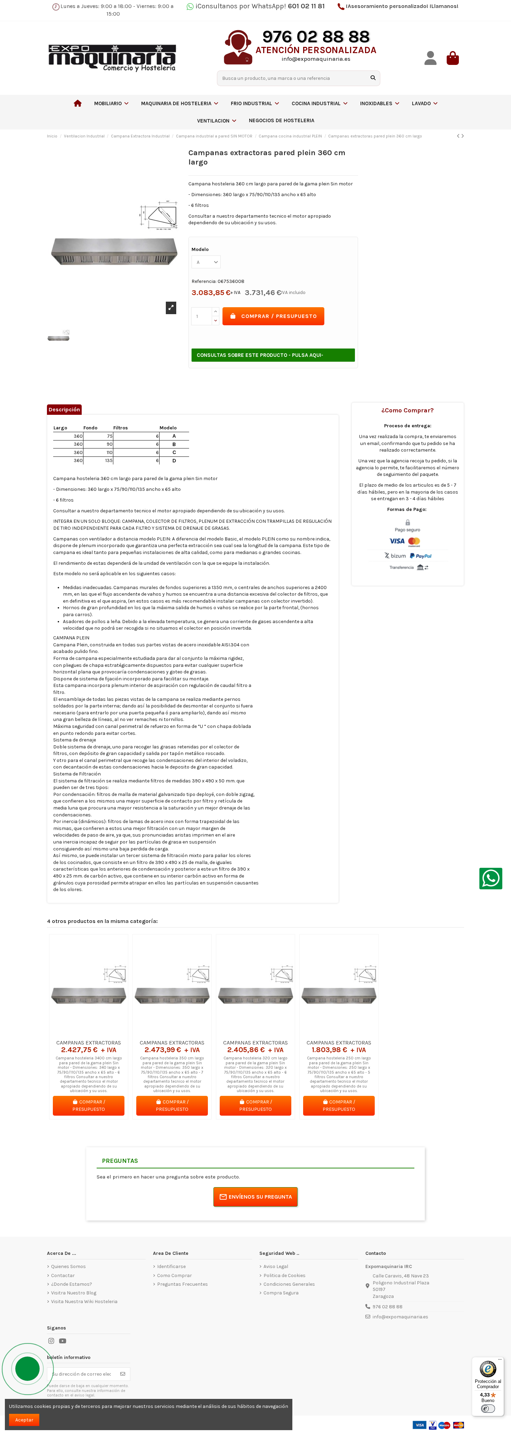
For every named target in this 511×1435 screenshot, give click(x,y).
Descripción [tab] (64, 409)
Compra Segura (281, 1293)
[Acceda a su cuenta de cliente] (430, 58)
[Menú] (500, 1361)
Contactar (63, 1275)
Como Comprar (174, 1275)
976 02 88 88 (388, 1307)
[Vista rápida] (98, 1033)
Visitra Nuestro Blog (73, 1293)
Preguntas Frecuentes (182, 1284)
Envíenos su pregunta (260, 1196)
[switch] (488, 1408)
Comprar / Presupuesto (279, 316)
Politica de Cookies (284, 1275)
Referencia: (204, 281)
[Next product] (462, 136)
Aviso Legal (275, 1266)
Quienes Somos (68, 1266)
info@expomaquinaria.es (400, 1317)
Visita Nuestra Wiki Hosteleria (84, 1301)
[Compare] (88, 1033)
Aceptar (24, 1420)
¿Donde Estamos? (71, 1284)
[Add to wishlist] (78, 1033)
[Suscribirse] (122, 1374)
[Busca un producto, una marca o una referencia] (373, 78)
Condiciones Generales (289, 1284)
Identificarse (171, 1266)
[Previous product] (459, 136)
